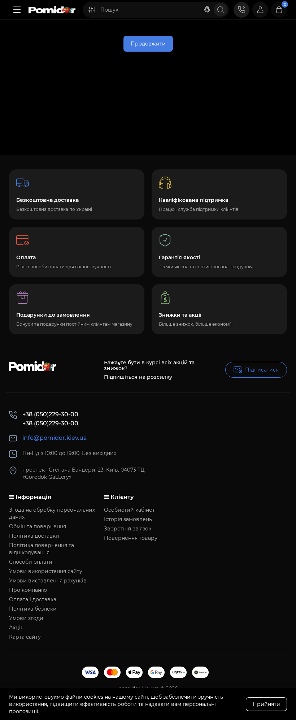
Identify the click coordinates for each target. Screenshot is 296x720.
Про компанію (28, 590)
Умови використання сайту (45, 571)
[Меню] (17, 10)
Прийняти (266, 704)
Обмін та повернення (37, 526)
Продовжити (148, 43)
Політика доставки (34, 536)
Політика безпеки (33, 609)
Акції (15, 627)
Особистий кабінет (129, 510)
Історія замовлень (128, 519)
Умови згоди (26, 618)
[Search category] (92, 10)
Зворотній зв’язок (127, 528)
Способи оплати (30, 562)
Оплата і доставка (32, 599)
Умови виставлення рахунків (48, 580)
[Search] (207, 10)
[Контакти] (241, 10)
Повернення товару (130, 538)
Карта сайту (25, 637)
